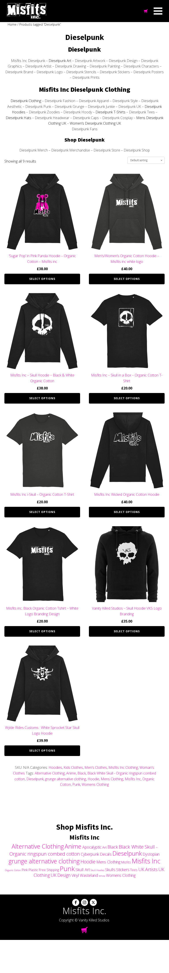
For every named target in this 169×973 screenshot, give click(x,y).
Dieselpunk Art (60, 60)
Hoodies (55, 767)
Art (104, 847)
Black (81, 773)
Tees (134, 870)
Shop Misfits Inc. (84, 827)
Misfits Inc (133, 779)
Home (12, 24)
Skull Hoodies (97, 870)
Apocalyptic (91, 847)
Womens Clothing (95, 784)
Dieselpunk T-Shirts (110, 112)
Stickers (122, 869)
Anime (71, 773)
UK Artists (148, 869)
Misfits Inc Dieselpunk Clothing (84, 89)
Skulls (110, 869)
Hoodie (93, 779)
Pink (25, 870)
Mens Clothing (112, 779)
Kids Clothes (73, 767)
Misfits (126, 862)
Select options (42, 279)
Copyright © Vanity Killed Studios (84, 920)
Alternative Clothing (50, 773)
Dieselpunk (84, 49)
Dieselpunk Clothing (26, 100)
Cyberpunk (90, 854)
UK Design (61, 875)
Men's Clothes (95, 767)
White (102, 876)
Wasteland (89, 875)
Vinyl (75, 875)
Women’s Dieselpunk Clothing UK (95, 123)
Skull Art (82, 869)
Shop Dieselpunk (84, 139)
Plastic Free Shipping (44, 870)
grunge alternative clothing (65, 779)
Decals (106, 854)
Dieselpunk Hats (18, 117)
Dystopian (151, 854)
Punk (76, 784)
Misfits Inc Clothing (123, 767)
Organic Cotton (13, 870)
